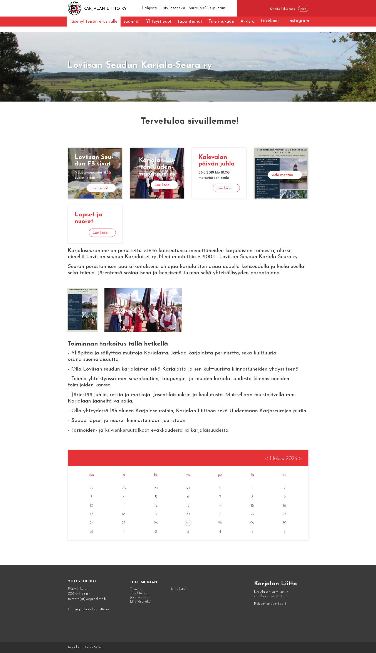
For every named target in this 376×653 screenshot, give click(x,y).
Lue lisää (162, 185)
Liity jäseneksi (172, 8)
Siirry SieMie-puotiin (206, 8)
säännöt (132, 21)
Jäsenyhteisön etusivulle (94, 21)
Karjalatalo (179, 589)
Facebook (270, 21)
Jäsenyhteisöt (140, 597)
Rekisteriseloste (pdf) (270, 604)
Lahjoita (149, 8)
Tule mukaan (221, 21)
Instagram (298, 21)
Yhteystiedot (159, 21)
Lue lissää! (98, 188)
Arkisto (247, 21)
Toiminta (136, 589)
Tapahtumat (139, 593)
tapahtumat (190, 21)
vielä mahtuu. (283, 175)
